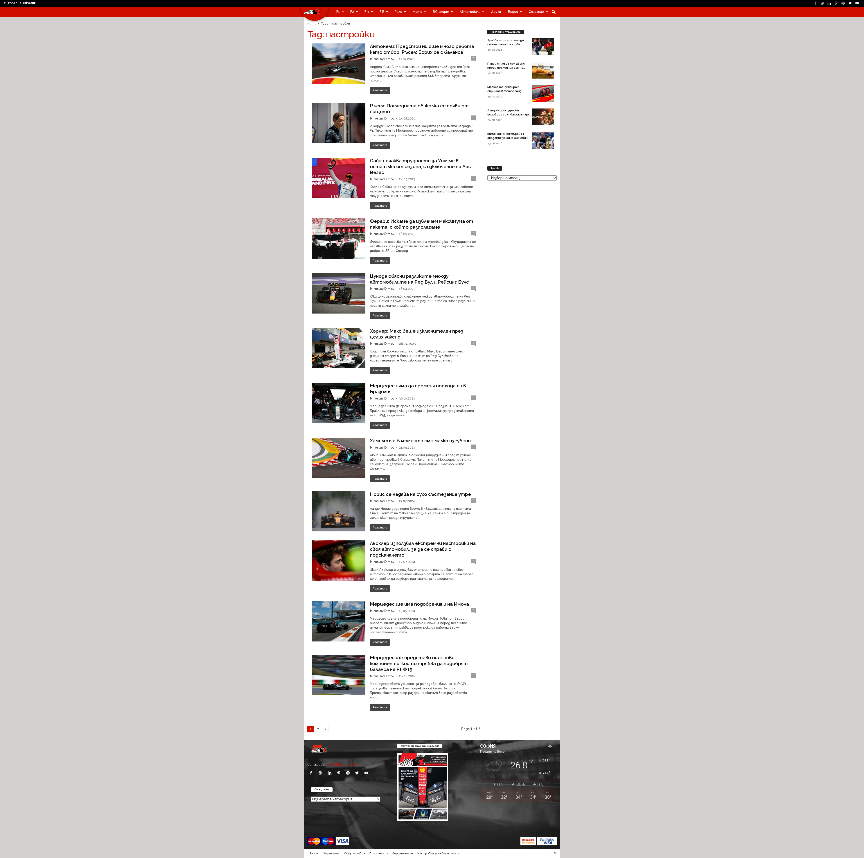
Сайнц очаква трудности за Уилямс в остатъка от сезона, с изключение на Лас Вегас (420, 166)
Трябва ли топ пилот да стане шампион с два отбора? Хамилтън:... (505, 44)
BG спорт (441, 12)
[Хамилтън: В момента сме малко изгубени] (338, 458)
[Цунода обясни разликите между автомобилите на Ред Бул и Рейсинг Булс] (338, 293)
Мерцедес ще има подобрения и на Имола (419, 604)
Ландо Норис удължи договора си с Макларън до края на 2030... (508, 114)
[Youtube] (857, 3)
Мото (417, 12)
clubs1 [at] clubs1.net (342, 764)
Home (311, 23)
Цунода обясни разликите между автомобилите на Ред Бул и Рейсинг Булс (419, 279)
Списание (536, 12)
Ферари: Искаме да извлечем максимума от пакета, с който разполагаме (421, 224)
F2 (352, 12)
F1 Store (10, 3)
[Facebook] (815, 3)
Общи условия (354, 853)
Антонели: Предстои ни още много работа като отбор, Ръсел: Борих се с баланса (422, 49)
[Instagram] (822, 3)
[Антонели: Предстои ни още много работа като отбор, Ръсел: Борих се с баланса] (338, 63)
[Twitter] (850, 3)
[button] (553, 12)
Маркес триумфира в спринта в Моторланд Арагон (504, 91)
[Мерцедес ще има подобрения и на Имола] (338, 621)
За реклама (331, 853)
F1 (338, 12)
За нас (314, 853)
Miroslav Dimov (382, 59)
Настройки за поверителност (439, 853)
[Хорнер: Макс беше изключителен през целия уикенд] (338, 348)
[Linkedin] (829, 3)
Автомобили (470, 12)
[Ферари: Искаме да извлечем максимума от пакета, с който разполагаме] (338, 238)
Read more (380, 90)
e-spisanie (28, 3)
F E (382, 12)
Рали (398, 12)
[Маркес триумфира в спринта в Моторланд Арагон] (543, 93)
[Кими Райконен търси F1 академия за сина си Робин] (543, 140)
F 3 (366, 12)
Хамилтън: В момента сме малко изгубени (420, 440)
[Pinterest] (836, 3)
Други (496, 12)
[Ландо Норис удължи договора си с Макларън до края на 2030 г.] (543, 116)
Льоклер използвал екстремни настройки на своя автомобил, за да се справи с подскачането (423, 549)
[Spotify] (843, 3)
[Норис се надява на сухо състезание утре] (338, 511)
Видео (513, 12)
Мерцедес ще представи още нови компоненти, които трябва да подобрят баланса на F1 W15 (419, 663)
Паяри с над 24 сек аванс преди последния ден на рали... (506, 67)
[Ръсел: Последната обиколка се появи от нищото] (338, 123)
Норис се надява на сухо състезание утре (420, 494)
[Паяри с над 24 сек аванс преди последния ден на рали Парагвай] (543, 70)
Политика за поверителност (391, 853)
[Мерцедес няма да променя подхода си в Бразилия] (338, 403)
